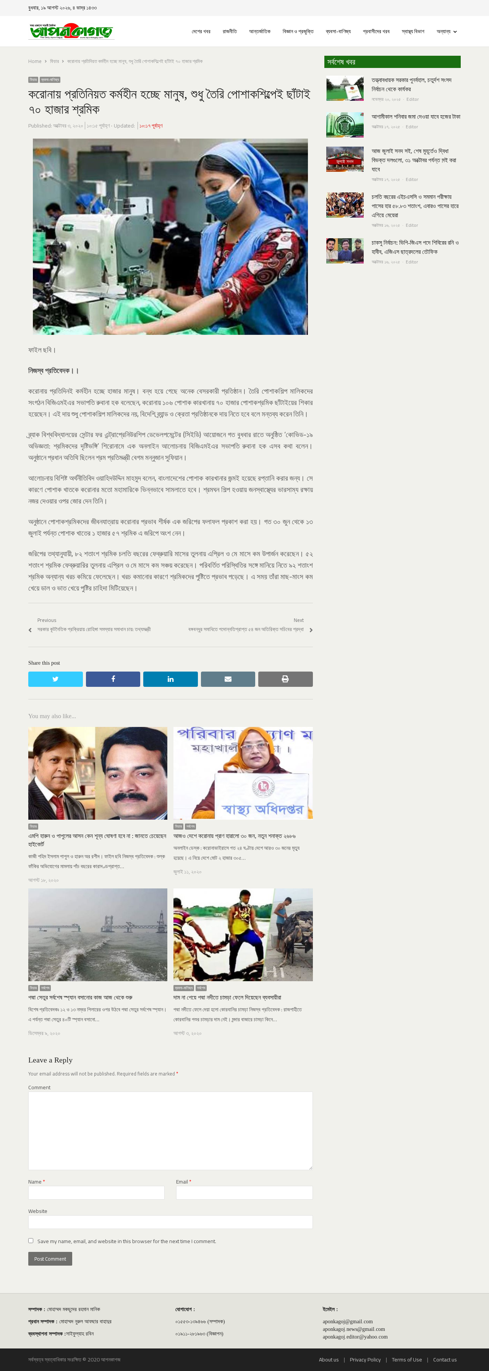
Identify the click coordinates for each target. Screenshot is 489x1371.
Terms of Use (407, 1360)
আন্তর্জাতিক (259, 31)
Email (183, 1182)
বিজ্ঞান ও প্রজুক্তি (298, 31)
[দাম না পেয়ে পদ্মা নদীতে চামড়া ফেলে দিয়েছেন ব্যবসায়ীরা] (243, 893)
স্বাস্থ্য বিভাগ (413, 31)
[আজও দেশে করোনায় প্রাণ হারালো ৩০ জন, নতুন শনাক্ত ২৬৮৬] (243, 731)
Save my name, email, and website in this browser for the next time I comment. (126, 1241)
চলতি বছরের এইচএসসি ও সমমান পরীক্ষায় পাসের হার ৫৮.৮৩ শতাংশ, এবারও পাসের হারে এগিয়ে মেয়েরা (415, 206)
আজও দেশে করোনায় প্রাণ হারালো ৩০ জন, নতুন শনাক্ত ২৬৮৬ (234, 836)
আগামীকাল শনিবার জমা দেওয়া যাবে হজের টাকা (416, 116)
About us (329, 1360)
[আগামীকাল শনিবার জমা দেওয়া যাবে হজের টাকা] (345, 117)
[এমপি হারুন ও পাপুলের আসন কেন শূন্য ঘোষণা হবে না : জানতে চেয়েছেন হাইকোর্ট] (97, 731)
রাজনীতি (230, 31)
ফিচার (33, 80)
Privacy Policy (365, 1360)
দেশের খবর (201, 31)
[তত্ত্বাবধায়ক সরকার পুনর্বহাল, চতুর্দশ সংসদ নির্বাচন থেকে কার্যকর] (345, 80)
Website (37, 1211)
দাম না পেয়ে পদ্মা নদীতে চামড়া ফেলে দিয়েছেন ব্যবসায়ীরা (227, 997)
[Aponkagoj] (71, 31)
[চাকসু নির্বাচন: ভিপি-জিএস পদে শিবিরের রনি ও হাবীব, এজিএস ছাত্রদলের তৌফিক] (345, 243)
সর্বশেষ (190, 827)
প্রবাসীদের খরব (376, 31)
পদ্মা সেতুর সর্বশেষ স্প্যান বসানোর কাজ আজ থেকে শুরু (80, 997)
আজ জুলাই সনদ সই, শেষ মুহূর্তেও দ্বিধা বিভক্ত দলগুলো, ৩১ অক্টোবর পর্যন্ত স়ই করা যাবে (414, 160)
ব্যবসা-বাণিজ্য (338, 31)
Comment (39, 1088)
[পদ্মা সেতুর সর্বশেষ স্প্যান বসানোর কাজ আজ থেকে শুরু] (97, 893)
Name (36, 1182)
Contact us (445, 1360)
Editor (412, 99)
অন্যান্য (443, 31)
